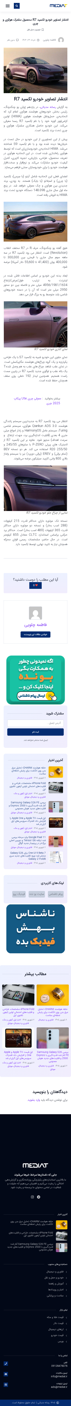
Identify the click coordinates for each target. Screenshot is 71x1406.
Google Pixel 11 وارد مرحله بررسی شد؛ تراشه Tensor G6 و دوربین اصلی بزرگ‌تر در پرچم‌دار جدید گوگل (27, 840)
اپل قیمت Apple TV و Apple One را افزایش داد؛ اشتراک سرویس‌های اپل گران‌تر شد (28, 821)
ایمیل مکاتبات (61, 1373)
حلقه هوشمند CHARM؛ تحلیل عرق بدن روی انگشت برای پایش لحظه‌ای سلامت (28, 771)
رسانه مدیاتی (48, 107)
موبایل (26, 797)
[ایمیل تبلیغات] (6, 1385)
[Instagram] (32, 1197)
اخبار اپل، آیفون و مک (23, 793)
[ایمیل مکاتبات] (6, 1374)
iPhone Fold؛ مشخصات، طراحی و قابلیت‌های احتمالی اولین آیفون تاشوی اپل (27, 786)
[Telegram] (38, 1197)
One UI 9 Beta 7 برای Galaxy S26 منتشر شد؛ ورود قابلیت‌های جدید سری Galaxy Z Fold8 (27, 856)
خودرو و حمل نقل (34, 29)
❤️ (35, 585)
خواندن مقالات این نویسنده (35, 634)
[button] (7, 6)
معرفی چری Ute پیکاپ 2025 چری (37, 401)
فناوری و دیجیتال (24, 778)
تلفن (65, 1362)
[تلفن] (6, 1363)
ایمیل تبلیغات (61, 1383)
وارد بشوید (34, 1100)
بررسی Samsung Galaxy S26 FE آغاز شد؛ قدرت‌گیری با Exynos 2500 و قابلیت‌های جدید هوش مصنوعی (27, 806)
